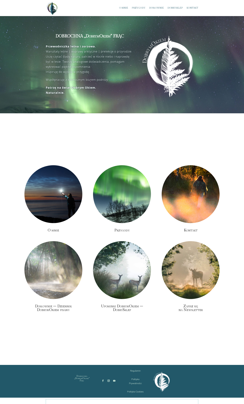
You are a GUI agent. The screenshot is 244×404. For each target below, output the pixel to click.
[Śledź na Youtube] (114, 380)
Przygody (138, 8)
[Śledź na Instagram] (108, 380)
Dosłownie (156, 8)
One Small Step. (120, 80)
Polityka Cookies (135, 391)
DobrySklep (175, 8)
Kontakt (192, 8)
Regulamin (135, 370)
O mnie (123, 8)
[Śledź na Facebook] (103, 380)
